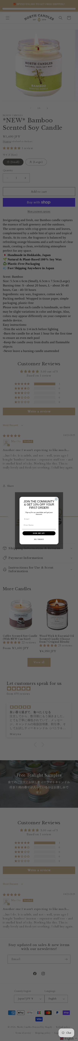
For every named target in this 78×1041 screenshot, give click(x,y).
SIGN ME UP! (39, 533)
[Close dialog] (56, 499)
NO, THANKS (39, 539)
